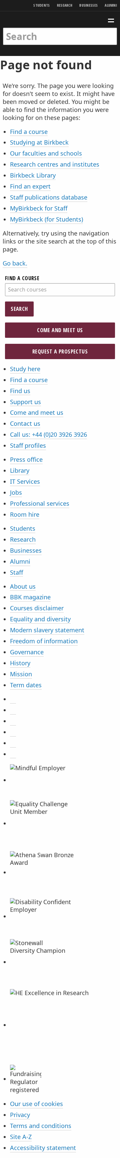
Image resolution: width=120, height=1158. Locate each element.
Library (19, 470)
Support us (25, 402)
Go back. (15, 263)
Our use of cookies (36, 1104)
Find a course (29, 132)
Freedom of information (44, 641)
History (20, 663)
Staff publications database (48, 197)
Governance (27, 652)
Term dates (26, 685)
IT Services (25, 481)
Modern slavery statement (47, 630)
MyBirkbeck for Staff (38, 208)
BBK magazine (30, 597)
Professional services (39, 503)
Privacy (20, 1115)
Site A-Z (21, 1137)
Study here (25, 369)
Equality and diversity (40, 619)
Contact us (25, 423)
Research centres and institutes (54, 164)
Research (64, 5)
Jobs (16, 492)
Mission (21, 674)
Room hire (24, 514)
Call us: (48, 434)
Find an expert (30, 186)
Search (19, 308)
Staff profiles (28, 445)
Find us (20, 391)
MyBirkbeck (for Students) (46, 219)
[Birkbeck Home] (60, 19)
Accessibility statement (43, 1148)
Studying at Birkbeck (39, 142)
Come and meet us (60, 330)
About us (23, 586)
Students (41, 5)
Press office (26, 459)
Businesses (88, 5)
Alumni (111, 5)
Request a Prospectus (60, 351)
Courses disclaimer (37, 608)
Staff (16, 572)
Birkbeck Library (33, 175)
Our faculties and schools (46, 153)
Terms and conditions (40, 1126)
